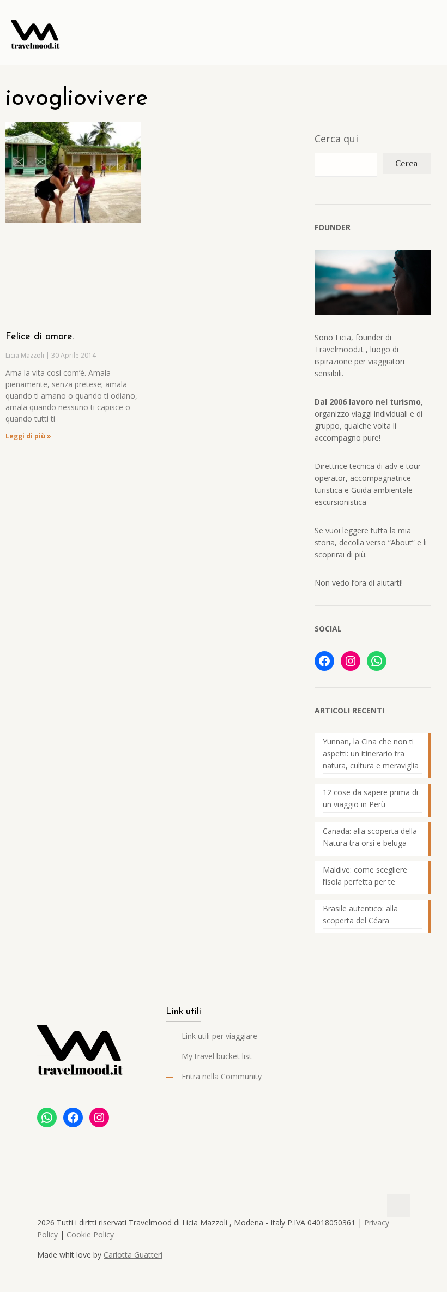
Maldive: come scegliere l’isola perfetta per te (365, 875)
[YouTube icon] (383, 1274)
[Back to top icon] (398, 1205)
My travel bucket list (217, 1056)
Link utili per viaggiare (219, 1036)
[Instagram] (350, 661)
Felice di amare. (39, 337)
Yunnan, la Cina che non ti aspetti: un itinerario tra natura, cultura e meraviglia (371, 753)
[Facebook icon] (372, 1274)
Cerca (406, 163)
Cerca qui (336, 139)
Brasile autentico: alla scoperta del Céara (360, 914)
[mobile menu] (429, 32)
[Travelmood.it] (35, 32)
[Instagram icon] (395, 1274)
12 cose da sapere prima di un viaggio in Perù (370, 798)
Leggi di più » (28, 436)
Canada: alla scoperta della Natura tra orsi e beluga (370, 837)
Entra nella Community (222, 1076)
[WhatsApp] (376, 661)
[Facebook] (324, 661)
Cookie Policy (90, 1234)
